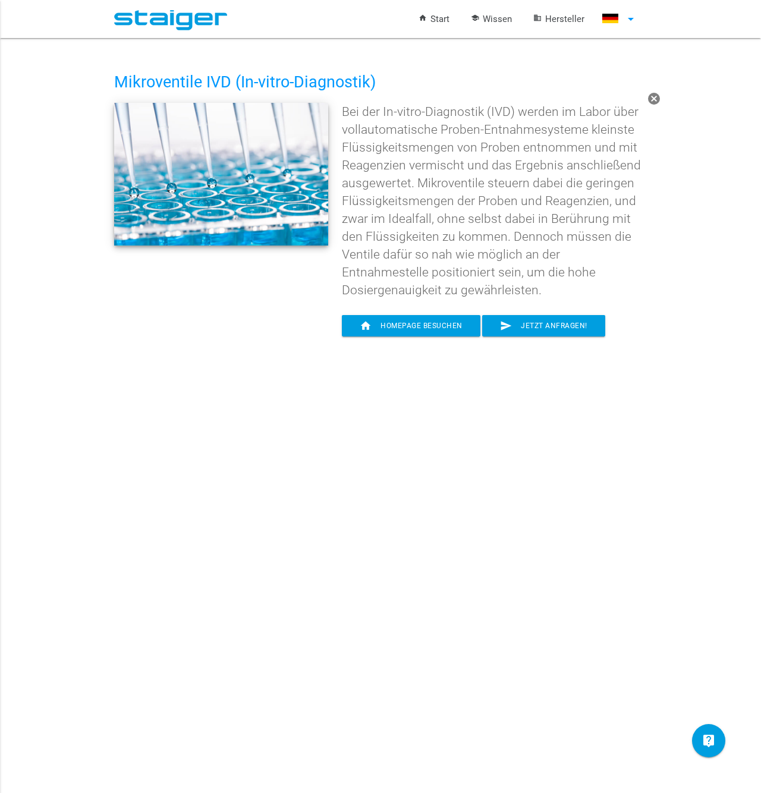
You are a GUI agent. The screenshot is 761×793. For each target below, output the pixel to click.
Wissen (497, 19)
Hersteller (564, 19)
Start (439, 19)
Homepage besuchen (411, 326)
